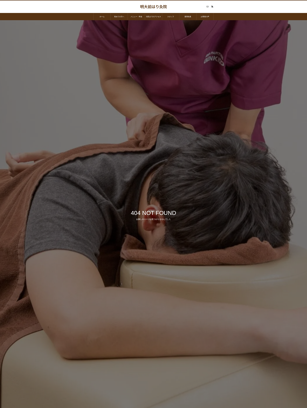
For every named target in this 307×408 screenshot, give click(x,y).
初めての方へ (119, 17)
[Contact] (207, 6)
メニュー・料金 (136, 17)
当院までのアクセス (153, 17)
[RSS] (212, 6)
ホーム (102, 17)
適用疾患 (187, 17)
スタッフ (170, 17)
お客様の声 (205, 17)
